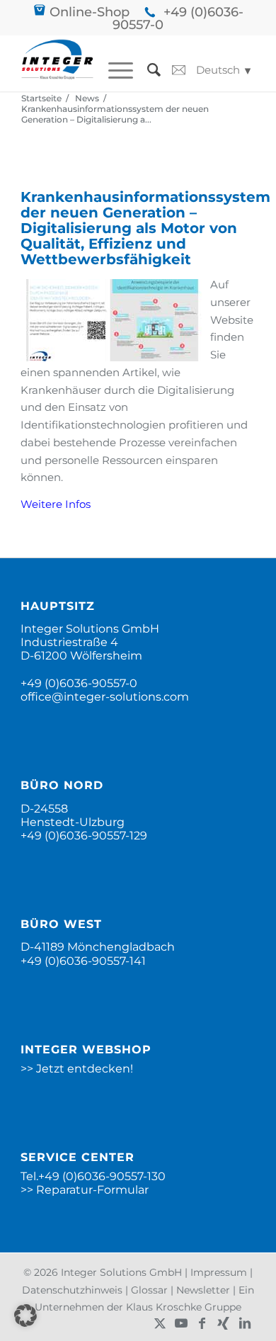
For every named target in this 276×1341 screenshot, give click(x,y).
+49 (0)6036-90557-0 (178, 18)
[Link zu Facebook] (202, 1323)
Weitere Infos (56, 504)
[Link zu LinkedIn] (244, 1323)
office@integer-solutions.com (105, 696)
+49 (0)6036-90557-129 (84, 835)
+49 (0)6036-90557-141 (83, 961)
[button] (25, 1315)
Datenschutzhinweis (72, 1290)
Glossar (149, 1290)
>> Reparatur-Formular (85, 1189)
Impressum (218, 1272)
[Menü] (113, 70)
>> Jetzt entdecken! (77, 1068)
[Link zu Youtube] (181, 1323)
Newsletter (203, 1290)
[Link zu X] (160, 1323)
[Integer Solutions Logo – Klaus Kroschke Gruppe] (57, 63)
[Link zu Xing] (223, 1323)
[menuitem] (113, 70)
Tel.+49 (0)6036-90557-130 (93, 1176)
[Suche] (147, 70)
